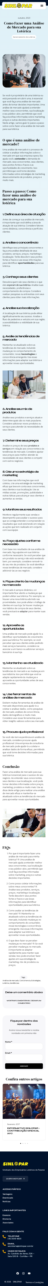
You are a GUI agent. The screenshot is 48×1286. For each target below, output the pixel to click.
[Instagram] (23, 1273)
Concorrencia (25, 980)
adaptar (24, 611)
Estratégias (36, 980)
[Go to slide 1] (20, 1143)
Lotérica (6, 983)
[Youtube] (29, 1273)
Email (8, 1053)
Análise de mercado (11, 980)
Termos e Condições (34, 1282)
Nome (8, 1042)
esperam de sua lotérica (18, 285)
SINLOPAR (17, 1281)
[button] (42, 6)
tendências (14, 983)
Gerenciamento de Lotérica (24, 37)
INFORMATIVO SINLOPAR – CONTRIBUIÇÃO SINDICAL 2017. (23, 1131)
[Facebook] (17, 1273)
